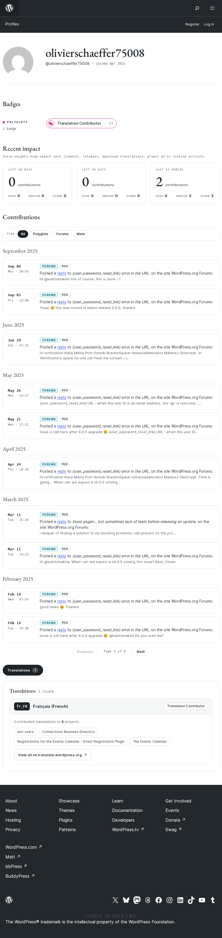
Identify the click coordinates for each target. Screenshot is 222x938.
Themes (67, 810)
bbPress (16, 866)
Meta (81, 234)
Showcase (69, 801)
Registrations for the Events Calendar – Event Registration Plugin (71, 741)
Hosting (13, 820)
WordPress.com (23, 847)
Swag (173, 829)
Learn (117, 801)
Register (192, 24)
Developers (123, 820)
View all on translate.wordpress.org (50, 755)
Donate (175, 820)
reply (61, 273)
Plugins (66, 820)
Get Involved (178, 801)
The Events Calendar (150, 741)
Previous (85, 651)
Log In (209, 24)
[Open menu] (213, 8)
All (23, 234)
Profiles (12, 24)
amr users (25, 732)
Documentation (127, 810)
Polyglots (40, 234)
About (11, 801)
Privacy (12, 829)
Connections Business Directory (68, 732)
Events (172, 810)
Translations (21, 670)
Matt (13, 857)
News (11, 810)
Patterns (67, 829)
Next (141, 651)
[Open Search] (197, 8)
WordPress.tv (128, 829)
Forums (62, 234)
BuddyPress (20, 876)
